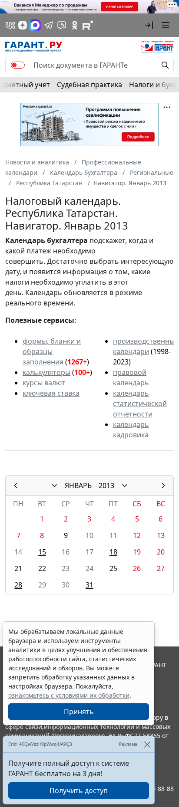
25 (113, 568)
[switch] (18, 65)
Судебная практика (89, 84)
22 (42, 568)
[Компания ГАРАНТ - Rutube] (88, 25)
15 (42, 552)
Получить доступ (79, 790)
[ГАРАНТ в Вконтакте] (10, 25)
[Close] (147, 744)
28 (18, 585)
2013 (106, 485)
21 (18, 568)
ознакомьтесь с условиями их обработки (68, 695)
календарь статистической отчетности (140, 403)
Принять (79, 711)
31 (89, 585)
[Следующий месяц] (163, 485)
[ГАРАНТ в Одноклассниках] (75, 25)
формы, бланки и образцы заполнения (52, 351)
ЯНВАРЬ (78, 485)
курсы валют (44, 382)
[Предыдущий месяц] (15, 485)
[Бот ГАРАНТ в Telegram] (61, 25)
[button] (149, 25)
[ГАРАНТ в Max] (35, 25)
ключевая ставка (51, 393)
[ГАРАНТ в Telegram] (48, 25)
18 (113, 552)
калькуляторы (46, 372)
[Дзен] (22, 25)
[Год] (124, 485)
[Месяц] (54, 485)
